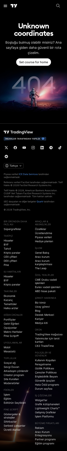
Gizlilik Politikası (44, 368)
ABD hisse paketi (45, 291)
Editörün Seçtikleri (15, 402)
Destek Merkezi (44, 314)
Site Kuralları (11, 379)
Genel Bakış (42, 252)
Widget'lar (41, 400)
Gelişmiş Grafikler (45, 412)
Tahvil (7, 248)
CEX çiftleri (10, 256)
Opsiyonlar (10, 327)
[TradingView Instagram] (33, 147)
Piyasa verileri (43, 237)
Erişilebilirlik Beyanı (46, 376)
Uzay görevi (42, 306)
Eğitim (7, 398)
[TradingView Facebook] (15, 147)
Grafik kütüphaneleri (47, 404)
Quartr (40, 201)
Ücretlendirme (43, 233)
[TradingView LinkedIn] (42, 147)
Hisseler (8, 240)
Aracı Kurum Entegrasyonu (43, 433)
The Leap (41, 268)
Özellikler (40, 229)
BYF (6, 244)
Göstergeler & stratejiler (12, 416)
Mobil (7, 347)
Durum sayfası (43, 388)
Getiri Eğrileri (11, 323)
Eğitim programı (44, 443)
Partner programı (45, 439)
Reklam (39, 427)
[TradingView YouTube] (24, 147)
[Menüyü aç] (5, 6)
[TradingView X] (6, 147)
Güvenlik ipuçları (45, 380)
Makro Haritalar (13, 331)
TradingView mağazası (49, 334)
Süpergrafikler (12, 229)
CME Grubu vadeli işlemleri (46, 281)
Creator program (14, 375)
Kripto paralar (12, 252)
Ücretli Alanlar (12, 429)
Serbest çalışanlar (14, 425)
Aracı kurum (42, 256)
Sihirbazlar (10, 421)
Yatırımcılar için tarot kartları (47, 340)
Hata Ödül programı (47, 384)
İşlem (7, 394)
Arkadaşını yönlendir (16, 370)
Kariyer (39, 318)
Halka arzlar (11, 308)
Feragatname (43, 364)
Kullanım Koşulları (45, 360)
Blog (37, 310)
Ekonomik (9, 295)
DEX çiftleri (10, 260)
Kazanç (8, 300)
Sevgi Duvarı (11, 366)
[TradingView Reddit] (6, 156)
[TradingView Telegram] (51, 147)
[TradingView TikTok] (60, 147)
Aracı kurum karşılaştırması (43, 262)
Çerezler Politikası (46, 372)
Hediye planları (44, 241)
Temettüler (10, 304)
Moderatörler (11, 383)
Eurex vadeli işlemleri (47, 287)
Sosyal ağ (10, 362)
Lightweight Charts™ (47, 408)
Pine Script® (11, 335)
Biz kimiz (40, 302)
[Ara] (58, 6)
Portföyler (10, 319)
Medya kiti (41, 322)
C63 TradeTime (44, 345)
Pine (6, 264)
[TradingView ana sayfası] (14, 5)
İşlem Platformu (44, 416)
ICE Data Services (28, 174)
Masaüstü (9, 351)
